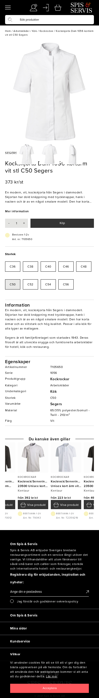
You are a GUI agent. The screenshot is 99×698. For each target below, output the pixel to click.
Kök (53, 391)
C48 (84, 266)
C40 (48, 266)
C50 (13, 284)
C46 (66, 266)
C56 (66, 284)
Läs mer (52, 676)
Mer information (17, 211)
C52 (30, 284)
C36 (13, 266)
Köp (62, 223)
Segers (56, 404)
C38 (30, 266)
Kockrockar (60, 379)
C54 (48, 284)
